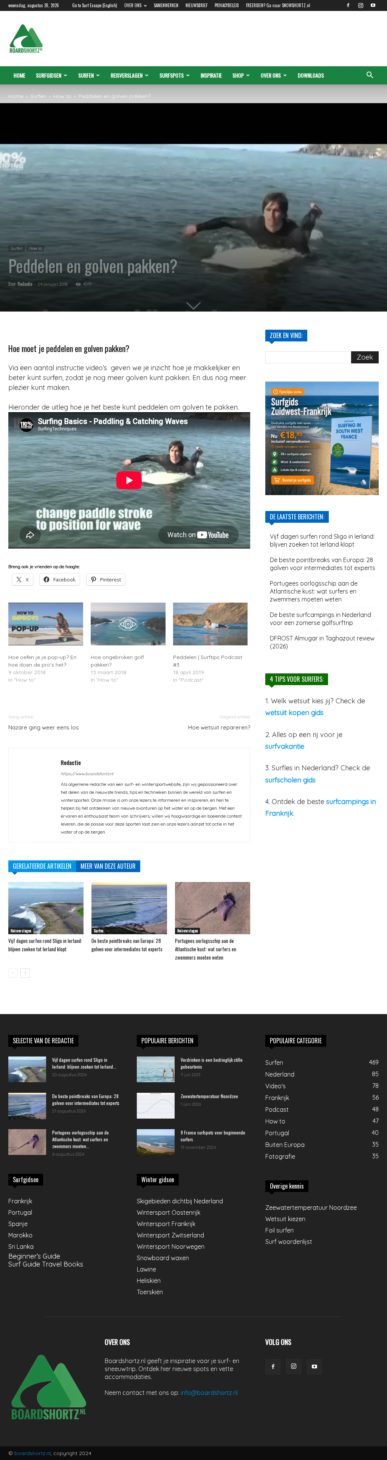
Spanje (18, 1224)
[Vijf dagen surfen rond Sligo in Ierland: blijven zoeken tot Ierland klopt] (46, 908)
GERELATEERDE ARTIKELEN (42, 866)
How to (62, 96)
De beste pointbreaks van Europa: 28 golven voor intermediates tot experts (322, 564)
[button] (370, 75)
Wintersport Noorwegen (170, 1246)
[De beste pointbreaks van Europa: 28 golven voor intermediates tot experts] (129, 908)
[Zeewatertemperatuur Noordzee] (156, 1106)
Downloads (311, 75)
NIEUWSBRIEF (196, 5)
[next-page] (25, 973)
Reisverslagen (126, 75)
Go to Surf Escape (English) (94, 5)
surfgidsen (48, 75)
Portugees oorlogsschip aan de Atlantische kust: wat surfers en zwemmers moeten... (80, 1139)
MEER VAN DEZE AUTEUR (108, 866)
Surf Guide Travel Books (45, 1264)
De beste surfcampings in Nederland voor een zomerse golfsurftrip (320, 618)
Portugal (20, 1212)
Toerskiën (150, 1292)
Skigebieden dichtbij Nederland (180, 1201)
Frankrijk (20, 1201)
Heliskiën (149, 1280)
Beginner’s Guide (34, 1256)
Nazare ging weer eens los (43, 727)
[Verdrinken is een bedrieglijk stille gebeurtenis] (156, 1069)
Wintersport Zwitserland (170, 1235)
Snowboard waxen (163, 1258)
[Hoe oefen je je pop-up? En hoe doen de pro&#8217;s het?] (45, 624)
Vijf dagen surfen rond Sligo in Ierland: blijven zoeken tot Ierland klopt (322, 540)
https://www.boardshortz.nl (87, 773)
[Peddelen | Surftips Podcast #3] (210, 624)
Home (19, 75)
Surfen (86, 75)
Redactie (25, 284)
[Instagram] (360, 5)
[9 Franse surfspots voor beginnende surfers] (156, 1142)
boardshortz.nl (32, 1453)
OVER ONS (132, 5)
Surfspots (171, 75)
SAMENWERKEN (166, 5)
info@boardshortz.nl (209, 1392)
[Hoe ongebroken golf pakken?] (128, 624)
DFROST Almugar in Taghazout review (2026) (322, 642)
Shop (238, 75)
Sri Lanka (21, 1246)
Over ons (271, 75)
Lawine (146, 1269)
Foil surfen (279, 1230)
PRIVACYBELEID (227, 5)
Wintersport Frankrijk (166, 1224)
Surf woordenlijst (288, 1241)
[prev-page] (13, 973)
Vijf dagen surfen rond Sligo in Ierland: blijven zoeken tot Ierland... (84, 1063)
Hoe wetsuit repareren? (219, 727)
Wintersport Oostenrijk (168, 1212)
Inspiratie (211, 75)
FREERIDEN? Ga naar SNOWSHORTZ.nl (278, 5)
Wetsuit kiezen (285, 1219)
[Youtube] (373, 5)
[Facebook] (348, 5)
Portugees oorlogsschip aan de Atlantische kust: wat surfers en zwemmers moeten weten (205, 949)
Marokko (20, 1235)
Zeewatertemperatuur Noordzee (209, 1096)
